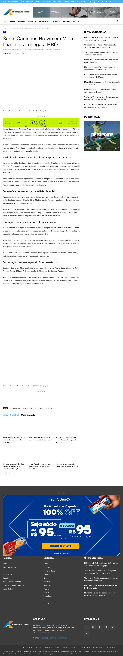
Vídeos (46, 603)
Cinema (21, 21)
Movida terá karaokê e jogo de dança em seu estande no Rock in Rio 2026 (101, 68)
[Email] (68, 59)
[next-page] (7, 473)
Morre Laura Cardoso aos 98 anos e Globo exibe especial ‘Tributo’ (66, 440)
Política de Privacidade (49, 2)
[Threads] (110, 1)
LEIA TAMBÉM (11, 415)
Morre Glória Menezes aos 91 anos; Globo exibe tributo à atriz (102, 83)
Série (41, 408)
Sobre (22, 2)
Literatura (44, 21)
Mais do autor (28, 415)
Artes (12, 21)
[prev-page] (4, 473)
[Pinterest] (51, 59)
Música (56, 21)
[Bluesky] (106, 1)
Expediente (29, 2)
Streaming (49, 408)
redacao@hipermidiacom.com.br (53, 638)
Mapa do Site (81, 2)
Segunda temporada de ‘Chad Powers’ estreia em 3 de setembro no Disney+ (13, 466)
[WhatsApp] (29, 59)
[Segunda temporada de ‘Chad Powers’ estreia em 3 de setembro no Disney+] (15, 454)
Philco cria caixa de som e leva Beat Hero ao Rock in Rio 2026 (101, 61)
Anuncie (102, 647)
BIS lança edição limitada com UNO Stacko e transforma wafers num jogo (101, 38)
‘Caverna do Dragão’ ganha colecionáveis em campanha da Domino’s (101, 53)
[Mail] (98, 1)
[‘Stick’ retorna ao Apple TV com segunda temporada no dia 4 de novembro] (15, 427)
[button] (117, 22)
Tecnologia (47, 596)
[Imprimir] (74, 59)
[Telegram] (35, 59)
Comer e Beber (49, 571)
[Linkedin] (63, 59)
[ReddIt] (57, 59)
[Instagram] (94, 1)
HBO (36, 408)
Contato (37, 2)
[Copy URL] (24, 59)
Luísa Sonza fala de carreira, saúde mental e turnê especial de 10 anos (101, 76)
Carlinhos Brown (15, 408)
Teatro (66, 21)
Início (4, 28)
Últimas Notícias (13, 2)
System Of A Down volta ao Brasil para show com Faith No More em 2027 (101, 98)
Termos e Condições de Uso (66, 2)
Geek (45, 578)
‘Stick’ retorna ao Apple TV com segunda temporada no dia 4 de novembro (14, 440)
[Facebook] (90, 1)
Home (4, 2)
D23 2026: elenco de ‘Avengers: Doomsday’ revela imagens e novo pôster (100, 105)
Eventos (32, 21)
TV (74, 21)
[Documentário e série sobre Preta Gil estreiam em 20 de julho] (68, 454)
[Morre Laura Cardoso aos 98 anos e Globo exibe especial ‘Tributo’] (68, 427)
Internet (46, 582)
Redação (8, 54)
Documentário (27, 408)
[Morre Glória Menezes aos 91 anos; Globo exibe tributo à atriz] (41, 427)
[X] (102, 1)
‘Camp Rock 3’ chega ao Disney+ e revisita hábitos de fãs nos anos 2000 (40, 466)
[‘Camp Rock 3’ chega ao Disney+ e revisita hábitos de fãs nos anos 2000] (41, 454)
